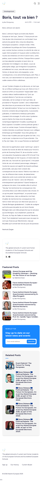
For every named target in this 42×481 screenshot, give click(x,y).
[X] (6, 257)
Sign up (4, 465)
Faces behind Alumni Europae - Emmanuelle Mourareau (25, 284)
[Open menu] (39, 3)
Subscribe (31, 341)
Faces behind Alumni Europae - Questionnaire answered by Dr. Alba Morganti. (25, 294)
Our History (15, 465)
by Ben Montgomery (8, 22)
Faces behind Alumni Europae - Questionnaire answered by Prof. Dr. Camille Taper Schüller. (25, 315)
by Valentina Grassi (19, 278)
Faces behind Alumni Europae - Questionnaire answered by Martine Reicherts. (25, 304)
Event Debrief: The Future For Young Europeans (23, 365)
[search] (35, 3)
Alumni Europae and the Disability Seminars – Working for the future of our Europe (25, 273)
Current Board (27, 465)
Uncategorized (9, 11)
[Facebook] (9, 257)
